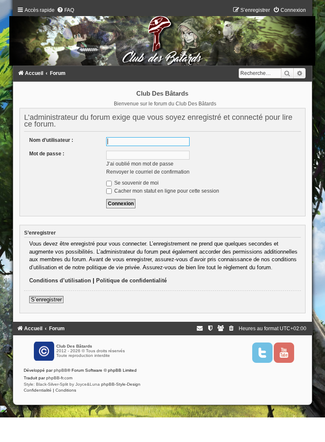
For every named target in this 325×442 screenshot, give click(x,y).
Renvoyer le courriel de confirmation (148, 172)
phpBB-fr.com (59, 378)
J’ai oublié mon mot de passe (140, 164)
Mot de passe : (46, 154)
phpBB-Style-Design (120, 384)
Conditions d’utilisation (60, 280)
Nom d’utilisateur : (51, 140)
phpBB (60, 370)
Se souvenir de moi (136, 183)
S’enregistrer (46, 299)
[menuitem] (65, 10)
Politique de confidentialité (131, 280)
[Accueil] (162, 38)
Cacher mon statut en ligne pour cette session (166, 191)
